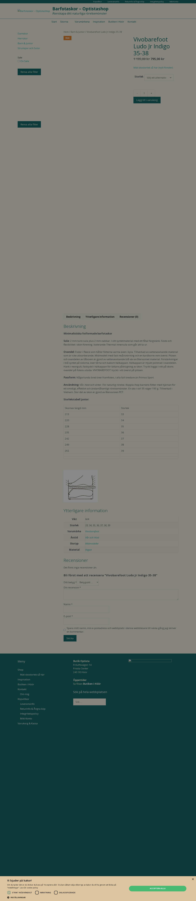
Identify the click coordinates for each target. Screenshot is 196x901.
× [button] (193, 879)
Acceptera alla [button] (157, 888)
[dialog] (98, 450)
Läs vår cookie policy (29, 888)
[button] (65, 897)
